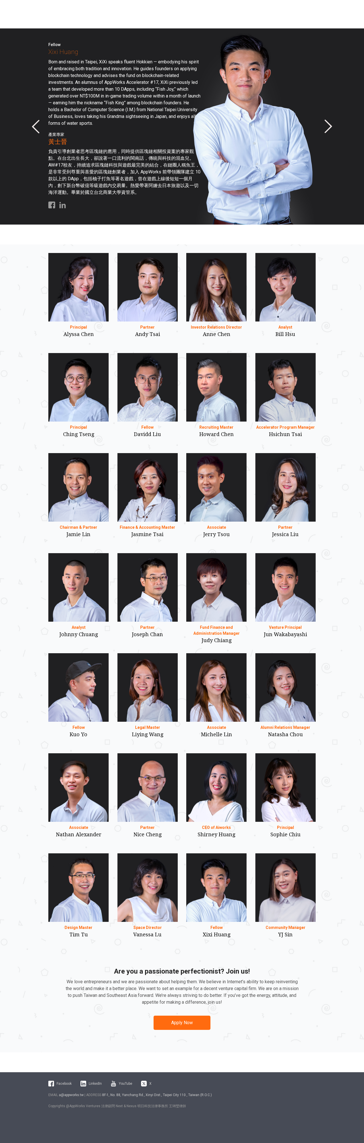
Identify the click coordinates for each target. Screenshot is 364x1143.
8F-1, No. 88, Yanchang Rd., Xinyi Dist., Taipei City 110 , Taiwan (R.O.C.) (157, 1095)
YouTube (125, 1084)
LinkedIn (95, 1084)
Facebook (64, 1084)
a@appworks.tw (71, 1095)
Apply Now (182, 1022)
